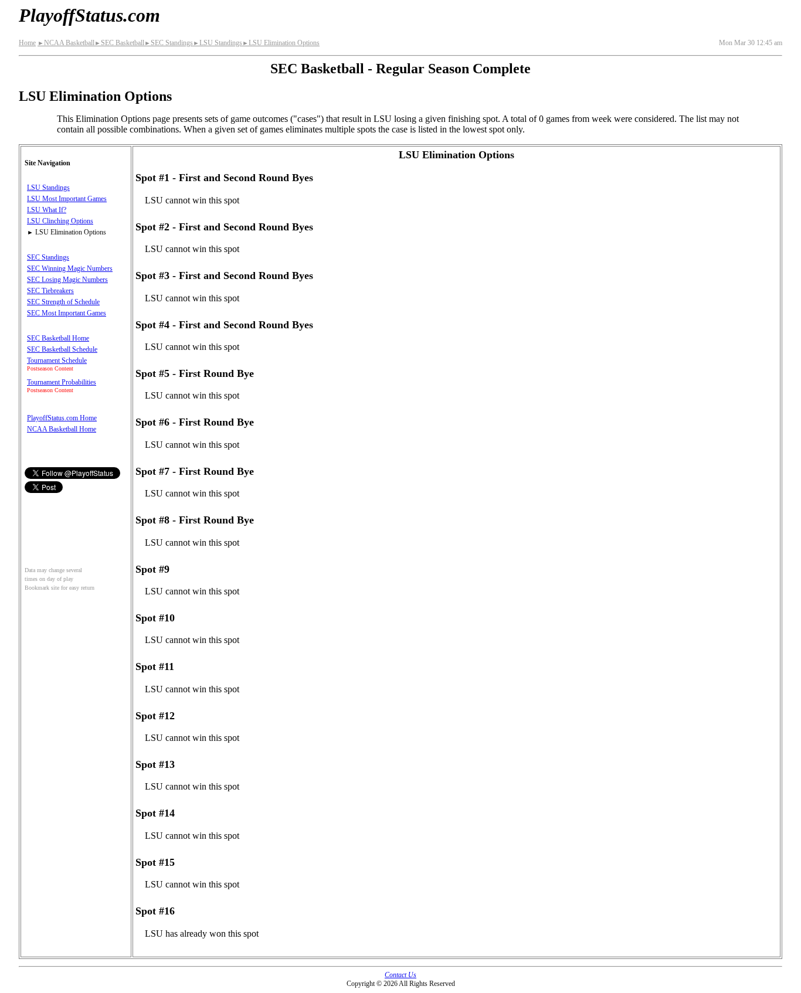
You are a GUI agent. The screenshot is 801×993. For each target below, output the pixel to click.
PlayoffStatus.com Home (62, 418)
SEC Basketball (119, 43)
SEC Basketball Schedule (62, 349)
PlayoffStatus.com (89, 15)
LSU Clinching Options (60, 221)
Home (27, 43)
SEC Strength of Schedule (63, 302)
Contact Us (400, 975)
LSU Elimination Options (281, 43)
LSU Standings (217, 43)
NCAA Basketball (66, 43)
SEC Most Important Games (66, 313)
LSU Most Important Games (67, 199)
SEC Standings (168, 43)
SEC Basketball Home (58, 338)
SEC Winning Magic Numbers (70, 268)
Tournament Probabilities (61, 382)
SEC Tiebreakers (50, 291)
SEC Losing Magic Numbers (67, 280)
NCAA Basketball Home (61, 429)
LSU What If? (46, 210)
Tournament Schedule (57, 360)
